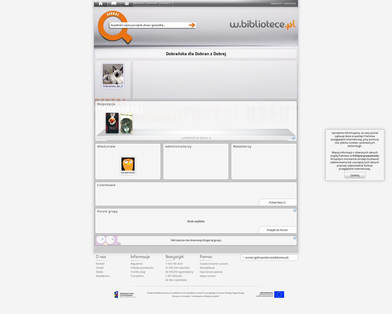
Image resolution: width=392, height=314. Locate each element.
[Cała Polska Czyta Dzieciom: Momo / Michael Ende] (126, 123)
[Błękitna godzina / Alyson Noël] (112, 123)
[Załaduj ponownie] (294, 210)
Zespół (100, 267)
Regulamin (137, 263)
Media (99, 271)
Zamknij (354, 175)
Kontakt (100, 263)
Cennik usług (138, 271)
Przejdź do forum (277, 230)
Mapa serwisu (208, 275)
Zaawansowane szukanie (214, 263)
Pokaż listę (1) (277, 202)
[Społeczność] (126, 3)
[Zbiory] (113, 3)
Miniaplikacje (207, 267)
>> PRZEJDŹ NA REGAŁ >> (196, 138)
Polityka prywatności (142, 267)
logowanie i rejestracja (283, 3)
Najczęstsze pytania (211, 271)
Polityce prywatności (366, 156)
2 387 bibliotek (173, 275)
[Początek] (100, 3)
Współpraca (102, 275)
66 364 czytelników (176, 280)
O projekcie (137, 275)
